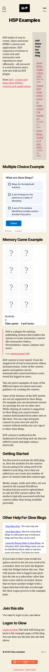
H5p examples (18, 652)
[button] (11, 253)
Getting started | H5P (20, 354)
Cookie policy (18, 669)
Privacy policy (30, 669)
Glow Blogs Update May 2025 (39, 70)
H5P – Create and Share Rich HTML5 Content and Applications (17, 83)
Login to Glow (10, 629)
